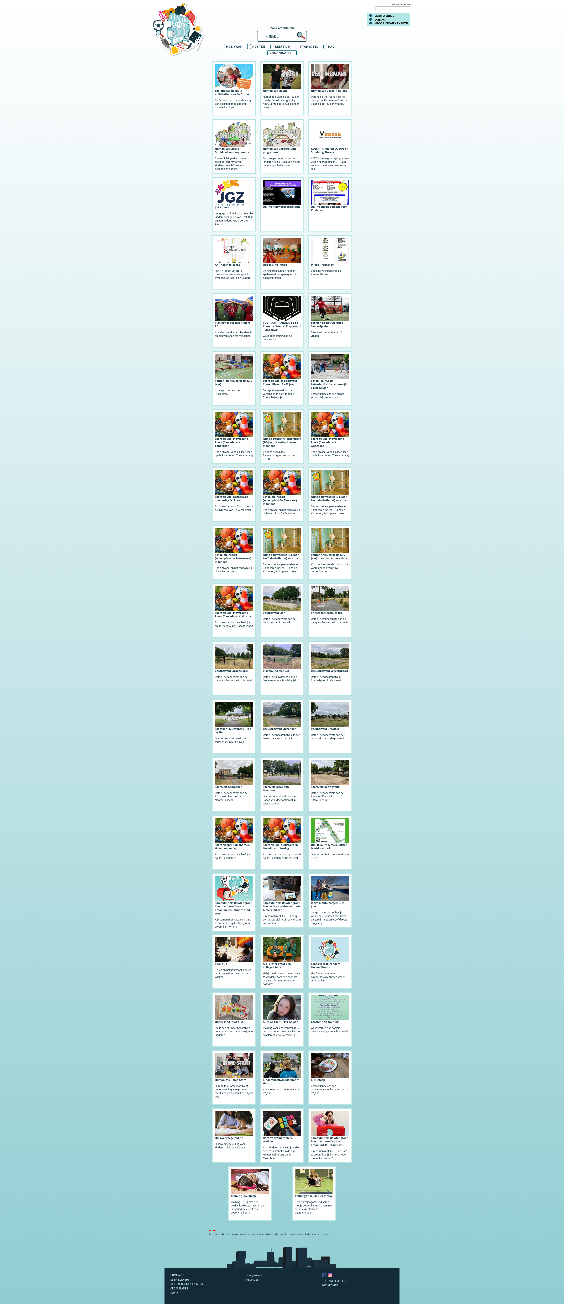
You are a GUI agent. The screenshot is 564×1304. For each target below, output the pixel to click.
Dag (331, 46)
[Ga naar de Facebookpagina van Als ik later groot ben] (324, 1275)
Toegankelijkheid (334, 1281)
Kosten (258, 46)
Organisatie (280, 52)
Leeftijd (282, 46)
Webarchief (330, 1285)
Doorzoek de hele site (400, 4)
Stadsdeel (309, 46)
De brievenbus (384, 15)
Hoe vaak (234, 46)
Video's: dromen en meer (391, 23)
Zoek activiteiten (282, 28)
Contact (381, 19)
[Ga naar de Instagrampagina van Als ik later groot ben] (330, 1275)
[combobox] (393, 8)
